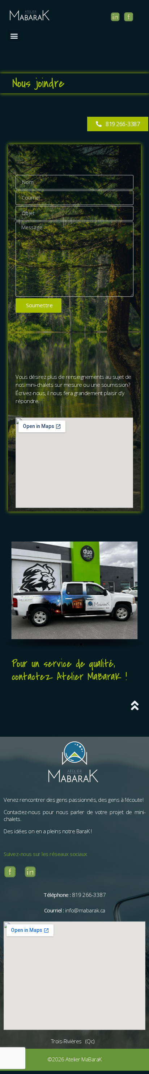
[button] (14, 36)
